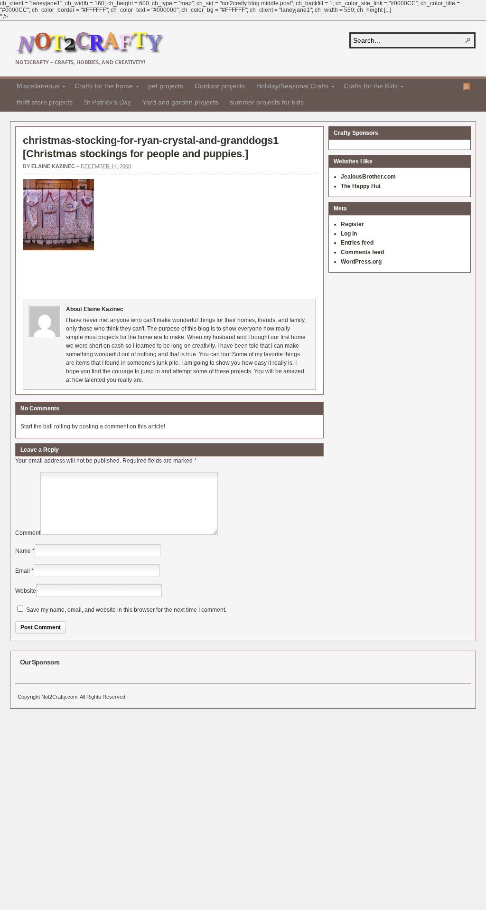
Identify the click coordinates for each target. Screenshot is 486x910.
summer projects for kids (267, 102)
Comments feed (362, 252)
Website (25, 591)
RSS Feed (466, 86)
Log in (349, 233)
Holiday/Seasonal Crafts (289, 87)
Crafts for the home (101, 87)
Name (23, 551)
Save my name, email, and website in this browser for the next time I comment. (126, 610)
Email (22, 571)
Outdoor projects (220, 86)
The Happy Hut (361, 186)
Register (352, 224)
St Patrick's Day (107, 102)
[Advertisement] (195, 273)
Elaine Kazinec (53, 166)
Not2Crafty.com (90, 43)
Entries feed (357, 242)
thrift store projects (45, 102)
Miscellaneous (35, 87)
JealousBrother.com (368, 176)
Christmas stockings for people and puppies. (135, 154)
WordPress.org (361, 261)
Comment (27, 533)
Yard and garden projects (180, 102)
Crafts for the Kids (368, 87)
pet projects (165, 86)
